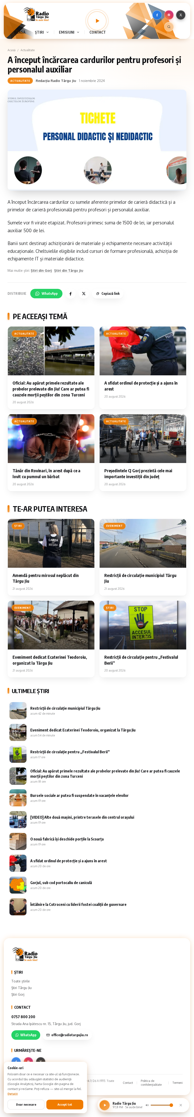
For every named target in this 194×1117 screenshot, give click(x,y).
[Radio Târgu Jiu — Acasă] (36, 14)
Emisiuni (67, 32)
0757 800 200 (23, 1016)
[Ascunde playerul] (180, 1105)
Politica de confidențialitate (151, 1082)
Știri (39, 32)
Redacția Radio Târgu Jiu (56, 81)
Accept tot (64, 1104)
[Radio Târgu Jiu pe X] (180, 15)
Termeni (177, 1083)
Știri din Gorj (41, 270)
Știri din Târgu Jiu (68, 270)
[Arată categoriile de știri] (48, 32)
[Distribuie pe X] (84, 293)
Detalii (13, 1094)
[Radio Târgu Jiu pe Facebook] (157, 15)
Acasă (19, 32)
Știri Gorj (17, 994)
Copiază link (110, 293)
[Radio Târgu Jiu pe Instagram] (169, 15)
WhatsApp (50, 293)
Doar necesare (26, 1104)
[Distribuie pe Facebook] (70, 293)
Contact (97, 32)
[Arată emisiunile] (79, 32)
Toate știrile (20, 981)
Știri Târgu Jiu (21, 988)
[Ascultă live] (97, 21)
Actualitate (28, 50)
